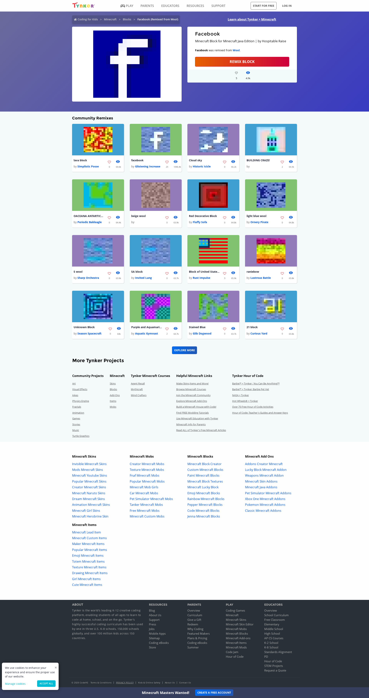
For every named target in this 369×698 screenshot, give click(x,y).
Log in (287, 5)
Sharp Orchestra (88, 278)
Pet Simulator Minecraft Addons (268, 493)
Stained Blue (197, 327)
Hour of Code (235, 656)
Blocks (127, 19)
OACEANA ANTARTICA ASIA (89, 216)
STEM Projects (273, 666)
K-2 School (271, 643)
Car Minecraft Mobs (144, 493)
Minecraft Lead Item (86, 532)
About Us (155, 615)
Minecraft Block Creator (204, 464)
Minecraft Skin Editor (239, 624)
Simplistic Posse (88, 166)
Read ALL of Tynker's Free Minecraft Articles (201, 430)
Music (75, 430)
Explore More (184, 350)
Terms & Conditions (101, 682)
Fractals (76, 406)
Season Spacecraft (89, 333)
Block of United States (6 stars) (204, 271)
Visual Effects (79, 389)
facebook (137, 160)
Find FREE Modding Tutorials (192, 412)
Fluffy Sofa (200, 222)
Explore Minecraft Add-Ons (191, 401)
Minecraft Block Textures (205, 481)
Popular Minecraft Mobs (147, 481)
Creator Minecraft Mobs (147, 464)
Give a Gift (194, 620)
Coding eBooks (159, 643)
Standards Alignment (278, 652)
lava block (80, 160)
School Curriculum (276, 615)
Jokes (75, 395)
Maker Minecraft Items (88, 544)
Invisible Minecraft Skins (89, 464)
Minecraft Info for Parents (191, 424)
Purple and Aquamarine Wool (146, 327)
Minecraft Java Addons (261, 487)
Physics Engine (80, 401)
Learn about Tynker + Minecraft (252, 19)
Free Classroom (274, 620)
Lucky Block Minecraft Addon (266, 470)
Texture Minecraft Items (89, 567)
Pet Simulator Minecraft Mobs (151, 499)
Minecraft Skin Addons (261, 481)
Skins (113, 383)
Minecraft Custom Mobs (147, 516)
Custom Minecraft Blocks (205, 470)
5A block (137, 271)
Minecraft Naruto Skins (88, 493)
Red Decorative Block (203, 216)
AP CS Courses (273, 638)
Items (113, 401)
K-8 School (271, 647)
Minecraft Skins (236, 620)
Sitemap (154, 638)
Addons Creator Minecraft (264, 464)
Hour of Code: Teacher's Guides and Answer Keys (260, 412)
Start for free (263, 5)
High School (272, 633)
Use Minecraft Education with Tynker (197, 418)
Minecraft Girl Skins (86, 510)
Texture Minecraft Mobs (147, 470)
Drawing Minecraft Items (90, 573)
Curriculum (194, 615)
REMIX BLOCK (242, 61)
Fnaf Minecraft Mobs (144, 475)
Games (76, 418)
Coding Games (235, 610)
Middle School (273, 629)
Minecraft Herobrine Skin (90, 516)
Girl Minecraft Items (86, 579)
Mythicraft (137, 389)
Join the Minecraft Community (193, 395)
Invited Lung (143, 278)
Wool (236, 50)
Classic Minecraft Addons (263, 510)
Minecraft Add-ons (238, 638)
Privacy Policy (125, 682)
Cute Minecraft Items (87, 585)
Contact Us (185, 682)
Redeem (192, 624)
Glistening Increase (147, 166)
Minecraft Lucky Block (203, 487)
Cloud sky (195, 160)
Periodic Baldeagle (89, 222)
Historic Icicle (202, 166)
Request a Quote (275, 670)
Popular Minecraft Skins (89, 481)
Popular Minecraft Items (89, 550)
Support (154, 620)
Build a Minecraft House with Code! (196, 406)
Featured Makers (198, 633)
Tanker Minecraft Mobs (146, 505)
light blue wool (256, 216)
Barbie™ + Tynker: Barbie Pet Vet (250, 389)
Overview (193, 610)
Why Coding (195, 629)
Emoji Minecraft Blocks (203, 493)
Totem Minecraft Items (88, 561)
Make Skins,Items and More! (192, 383)
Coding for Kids (88, 19)
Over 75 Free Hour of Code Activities (252, 406)
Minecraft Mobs (236, 629)
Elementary (271, 624)
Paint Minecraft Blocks (203, 475)
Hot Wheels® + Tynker (245, 401)
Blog (152, 610)
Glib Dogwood (202, 333)
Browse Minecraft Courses (191, 389)
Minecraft (110, 19)
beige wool (138, 216)
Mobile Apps (157, 633)
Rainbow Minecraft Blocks (205, 499)
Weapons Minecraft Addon (264, 475)
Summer (193, 647)
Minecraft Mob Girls (144, 487)
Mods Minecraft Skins (87, 470)
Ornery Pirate (259, 222)
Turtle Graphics (80, 436)
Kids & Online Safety (149, 682)
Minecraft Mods (236, 647)
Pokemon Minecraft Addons (265, 505)
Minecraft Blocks (237, 633)
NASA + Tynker (240, 395)
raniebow (253, 271)
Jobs (152, 629)
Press (152, 624)
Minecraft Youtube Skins (89, 475)
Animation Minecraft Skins (91, 505)
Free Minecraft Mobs (145, 510)
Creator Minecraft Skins (89, 487)
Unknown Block (84, 327)
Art (74, 383)
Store (152, 647)
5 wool (78, 271)
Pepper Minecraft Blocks (205, 505)
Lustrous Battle (260, 278)
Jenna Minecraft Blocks (203, 516)
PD (266, 656)
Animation (78, 412)
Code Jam (232, 652)
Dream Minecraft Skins (88, 499)
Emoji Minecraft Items (88, 555)
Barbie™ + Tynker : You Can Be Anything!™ (256, 383)
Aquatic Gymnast (146, 333)
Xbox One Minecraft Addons (265, 499)
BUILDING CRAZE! (258, 160)
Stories (76, 424)
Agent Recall (138, 383)
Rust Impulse (201, 278)
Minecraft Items (236, 643)
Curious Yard (258, 333)
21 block (252, 327)
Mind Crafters (138, 395)
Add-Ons (115, 395)
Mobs (113, 406)
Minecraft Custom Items (89, 538)
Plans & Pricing (197, 638)
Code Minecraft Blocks (203, 510)
